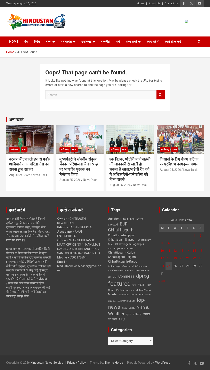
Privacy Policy (76, 362)
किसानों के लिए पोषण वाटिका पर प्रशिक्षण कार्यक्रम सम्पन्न (180, 162)
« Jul (162, 281)
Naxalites (124, 294)
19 (175, 258)
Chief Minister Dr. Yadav (120, 270)
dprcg (142, 276)
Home (140, 3)
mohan (130, 290)
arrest (139, 219)
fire (134, 284)
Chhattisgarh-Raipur (123, 261)
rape (148, 294)
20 (181, 258)
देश (26, 41)
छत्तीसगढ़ (137, 314)
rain (141, 294)
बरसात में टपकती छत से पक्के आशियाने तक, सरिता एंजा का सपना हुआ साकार (29, 164)
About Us (154, 3)
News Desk (40, 174)
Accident (114, 219)
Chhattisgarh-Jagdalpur (129, 244)
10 (162, 251)
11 (168, 251)
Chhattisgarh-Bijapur (121, 235)
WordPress (162, 362)
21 (187, 258)
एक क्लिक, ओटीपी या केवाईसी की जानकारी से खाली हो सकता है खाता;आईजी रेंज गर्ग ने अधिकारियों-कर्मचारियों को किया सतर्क (130, 169)
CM (114, 276)
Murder (113, 294)
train (124, 308)
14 (187, 251)
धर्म (118, 41)
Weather (116, 313)
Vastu (132, 307)
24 (162, 266)
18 (168, 258)
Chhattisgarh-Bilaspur (122, 239)
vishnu (143, 307)
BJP (124, 224)
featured (119, 283)
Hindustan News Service (47, 362)
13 (181, 251)
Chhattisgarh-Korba (121, 252)
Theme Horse (114, 362)
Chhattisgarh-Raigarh (122, 256)
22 (194, 258)
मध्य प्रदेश (112, 319)
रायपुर (122, 318)
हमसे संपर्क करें (173, 41)
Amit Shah (128, 219)
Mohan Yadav (143, 290)
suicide (112, 301)
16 (200, 251)
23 (200, 258)
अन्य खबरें (131, 41)
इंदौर (128, 314)
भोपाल (146, 314)
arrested (113, 224)
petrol (134, 294)
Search (160, 95)
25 (168, 266)
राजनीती (105, 41)
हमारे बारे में (153, 41)
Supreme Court (126, 300)
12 (175, 251)
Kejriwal (120, 290)
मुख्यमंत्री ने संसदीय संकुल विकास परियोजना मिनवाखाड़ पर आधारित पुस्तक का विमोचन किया (78, 167)
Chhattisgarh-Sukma (119, 266)
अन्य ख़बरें (16, 119)
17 (162, 258)
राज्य (48, 41)
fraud (141, 284)
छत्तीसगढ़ (86, 41)
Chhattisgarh (120, 229)
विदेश (37, 41)
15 (194, 251)
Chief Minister (139, 266)
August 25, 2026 (19, 174)
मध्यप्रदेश (66, 41)
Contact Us (171, 3)
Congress (126, 276)
